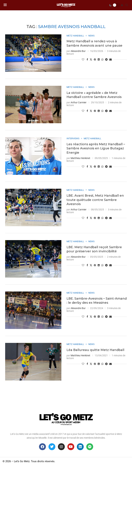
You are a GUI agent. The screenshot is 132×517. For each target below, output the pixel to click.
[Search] (126, 5)
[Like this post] (83, 59)
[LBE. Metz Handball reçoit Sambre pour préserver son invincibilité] (33, 259)
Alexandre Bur (78, 51)
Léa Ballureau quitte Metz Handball (95, 350)
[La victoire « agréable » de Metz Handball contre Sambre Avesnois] (33, 104)
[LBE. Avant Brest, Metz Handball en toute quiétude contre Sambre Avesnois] (33, 207)
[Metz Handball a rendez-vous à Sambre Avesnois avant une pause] (33, 53)
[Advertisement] (66, 491)
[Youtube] (70, 446)
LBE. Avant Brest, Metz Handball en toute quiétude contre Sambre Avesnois (95, 200)
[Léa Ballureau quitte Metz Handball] (33, 361)
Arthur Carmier (78, 102)
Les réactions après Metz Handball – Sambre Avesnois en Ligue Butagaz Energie (96, 148)
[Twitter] (51, 446)
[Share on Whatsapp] (102, 59)
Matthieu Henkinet (80, 158)
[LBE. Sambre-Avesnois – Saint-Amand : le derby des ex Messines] (33, 310)
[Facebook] (42, 446)
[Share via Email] (110, 59)
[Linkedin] (80, 446)
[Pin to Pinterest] (95, 59)
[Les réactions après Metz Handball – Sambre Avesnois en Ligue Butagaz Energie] (33, 156)
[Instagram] (61, 446)
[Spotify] (89, 446)
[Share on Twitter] (91, 59)
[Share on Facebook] (87, 59)
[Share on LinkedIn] (99, 59)
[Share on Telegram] (106, 59)
